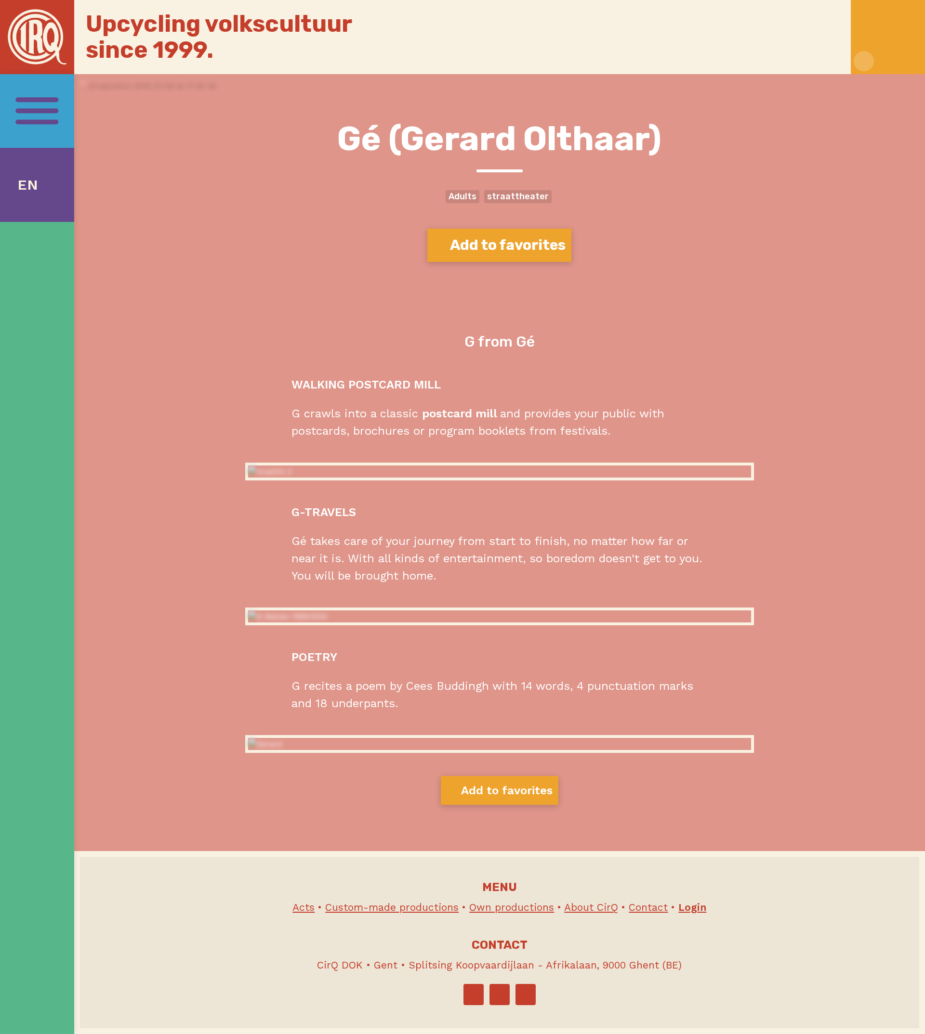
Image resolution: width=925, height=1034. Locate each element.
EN (27, 184)
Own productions (511, 907)
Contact (648, 907)
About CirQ (591, 907)
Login (692, 907)
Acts (303, 907)
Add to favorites (507, 245)
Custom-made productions (392, 907)
